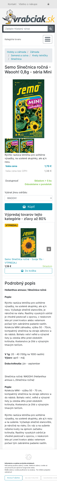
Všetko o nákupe (28, 4)
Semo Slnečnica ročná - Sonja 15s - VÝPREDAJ (24, 261)
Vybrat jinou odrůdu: (16, 192)
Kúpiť (30, 206)
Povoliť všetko (13, 478)
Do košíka (30, 270)
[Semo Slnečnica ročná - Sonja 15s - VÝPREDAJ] (28, 242)
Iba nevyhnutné (31, 478)
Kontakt (12, 4)
